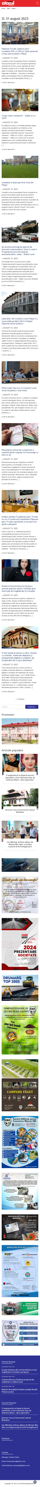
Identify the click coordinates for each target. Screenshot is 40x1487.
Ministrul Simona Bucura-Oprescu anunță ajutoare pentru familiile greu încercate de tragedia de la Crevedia (19, 588)
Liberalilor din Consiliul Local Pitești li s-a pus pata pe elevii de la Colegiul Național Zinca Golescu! (20, 321)
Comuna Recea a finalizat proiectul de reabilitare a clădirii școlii (18, 1380)
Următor (21, 699)
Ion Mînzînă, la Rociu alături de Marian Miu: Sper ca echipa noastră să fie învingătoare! (20, 844)
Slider (10, 1366)
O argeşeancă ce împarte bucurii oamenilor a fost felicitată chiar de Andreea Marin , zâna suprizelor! (20, 777)
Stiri (13, 1366)
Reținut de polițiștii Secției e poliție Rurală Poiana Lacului (19, 1390)
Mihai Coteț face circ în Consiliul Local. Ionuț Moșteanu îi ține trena (19, 389)
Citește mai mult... (9, 82)
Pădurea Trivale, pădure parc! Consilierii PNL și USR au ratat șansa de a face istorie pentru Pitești (20, 51)
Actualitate (5, 1366)
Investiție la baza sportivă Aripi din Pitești (17, 183)
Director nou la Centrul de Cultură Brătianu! (20, 811)
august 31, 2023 (10, 58)
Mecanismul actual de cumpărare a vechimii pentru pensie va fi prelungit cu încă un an (20, 452)
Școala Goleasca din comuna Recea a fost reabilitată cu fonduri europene (19, 1371)
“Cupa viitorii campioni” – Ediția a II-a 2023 (18, 116)
